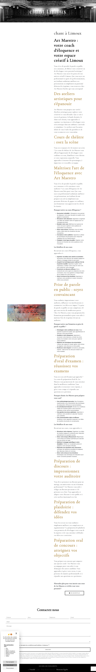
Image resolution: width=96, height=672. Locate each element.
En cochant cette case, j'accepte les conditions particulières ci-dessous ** (28, 645)
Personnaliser (10, 668)
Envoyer (48, 649)
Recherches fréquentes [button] (48, 666)
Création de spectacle (51, 3)
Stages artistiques (63, 3)
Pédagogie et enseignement (38, 3)
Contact (90, 3)
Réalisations (80, 3)
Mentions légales (62, 669)
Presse (71, 3)
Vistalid (32, 669)
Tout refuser (10, 665)
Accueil (5, 3)
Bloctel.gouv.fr (26, 658)
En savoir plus (75, 593)
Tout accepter (10, 662)
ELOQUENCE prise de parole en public (20, 3)
